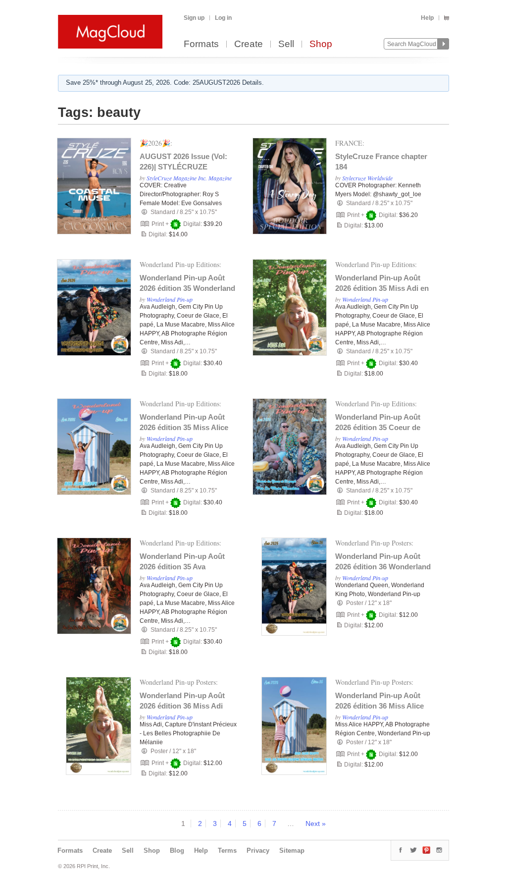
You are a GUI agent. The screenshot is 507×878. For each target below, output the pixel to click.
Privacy (258, 850)
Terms (227, 850)
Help (427, 17)
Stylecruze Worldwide (367, 178)
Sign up (194, 17)
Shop (320, 44)
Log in (223, 17)
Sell (286, 44)
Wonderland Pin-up (170, 299)
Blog (177, 850)
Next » (315, 823)
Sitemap (291, 850)
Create (248, 44)
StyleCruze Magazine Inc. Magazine (189, 178)
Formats (201, 44)
